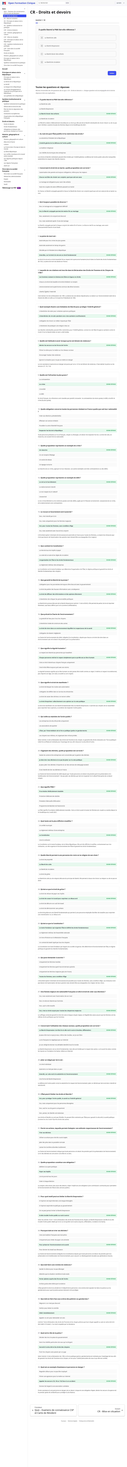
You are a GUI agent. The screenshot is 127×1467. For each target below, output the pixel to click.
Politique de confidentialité (86, 1421)
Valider (112, 73)
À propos (63, 1421)
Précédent (46, 72)
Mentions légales (72, 1421)
